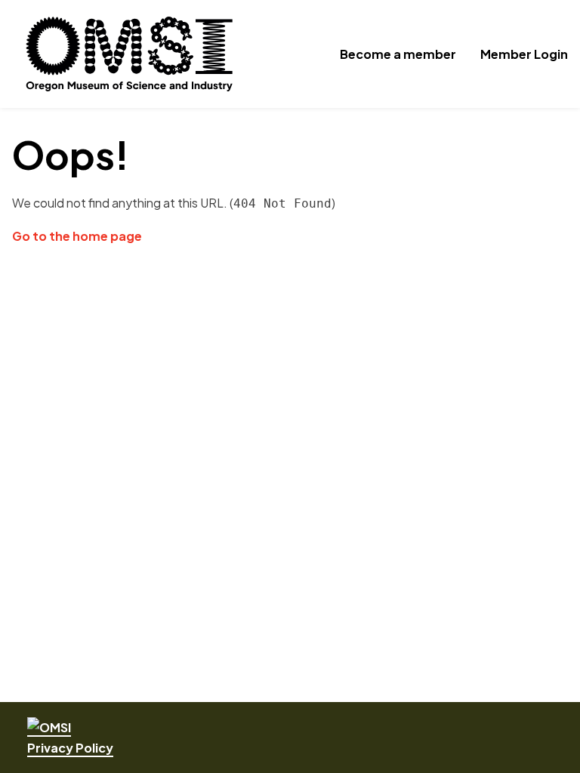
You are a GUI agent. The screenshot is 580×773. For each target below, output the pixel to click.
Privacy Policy (70, 748)
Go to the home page (77, 236)
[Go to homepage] (49, 728)
